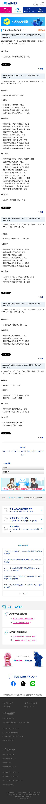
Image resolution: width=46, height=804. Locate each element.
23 (36, 451)
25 (42, 451)
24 (39, 451)
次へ (22, 455)
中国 (41, 69)
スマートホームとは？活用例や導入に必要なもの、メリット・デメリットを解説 (22, 569)
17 (15, 451)
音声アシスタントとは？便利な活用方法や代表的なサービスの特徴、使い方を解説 (23, 577)
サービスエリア (19, 497)
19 (22, 451)
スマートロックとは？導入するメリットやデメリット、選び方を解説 (23, 586)
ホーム (5, 497)
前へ (4, 451)
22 (32, 451)
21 (29, 451)
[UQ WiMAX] (9, 3)
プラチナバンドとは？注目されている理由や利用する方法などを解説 (23, 552)
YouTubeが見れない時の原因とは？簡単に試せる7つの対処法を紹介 (22, 561)
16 (12, 451)
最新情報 (22, 447)
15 (8, 451)
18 (18, 451)
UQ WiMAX (11, 497)
